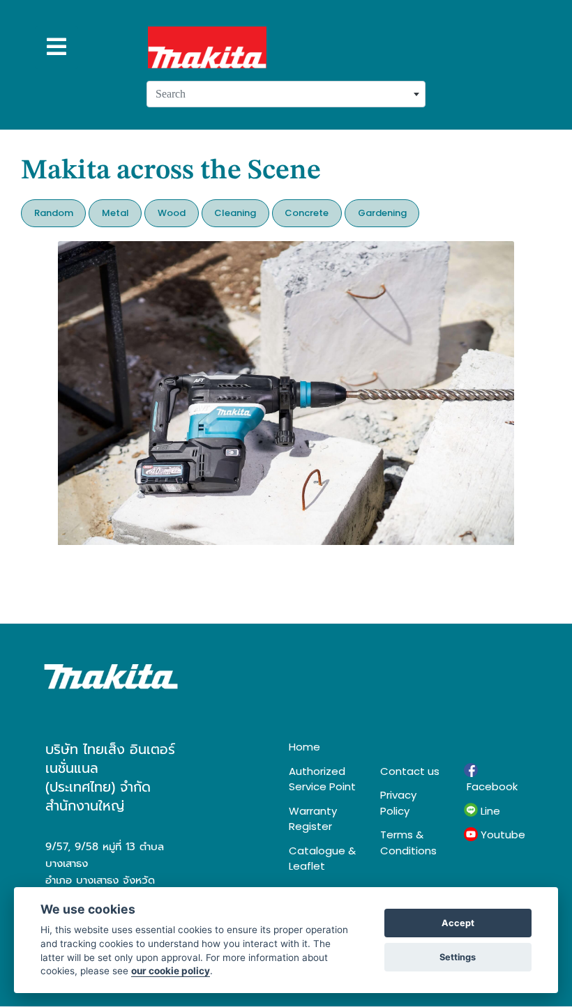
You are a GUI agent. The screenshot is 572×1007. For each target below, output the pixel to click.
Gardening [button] (382, 213)
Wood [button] (172, 213)
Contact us (409, 771)
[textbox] (286, 94)
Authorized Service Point (322, 779)
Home (304, 746)
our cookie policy (170, 970)
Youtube (501, 834)
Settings (457, 957)
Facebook (491, 786)
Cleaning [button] (235, 213)
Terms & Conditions (408, 842)
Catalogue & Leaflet (322, 858)
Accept (458, 923)
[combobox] (286, 94)
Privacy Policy (398, 802)
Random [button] (53, 213)
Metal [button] (115, 213)
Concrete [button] (307, 213)
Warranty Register (313, 819)
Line (489, 811)
